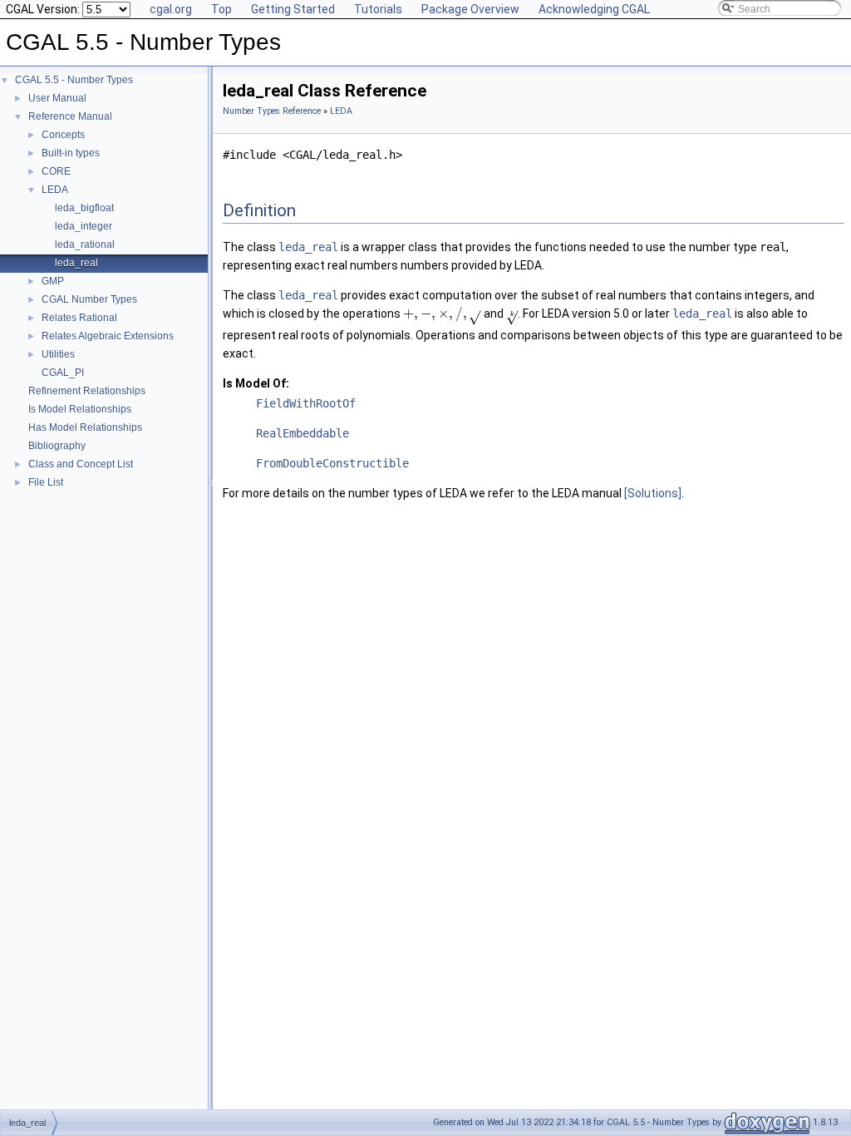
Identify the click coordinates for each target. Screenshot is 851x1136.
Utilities (58, 354)
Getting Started (293, 9)
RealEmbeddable (302, 433)
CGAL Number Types (89, 299)
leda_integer (83, 226)
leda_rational (85, 244)
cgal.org (171, 9)
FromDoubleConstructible (332, 463)
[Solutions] (652, 493)
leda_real (76, 263)
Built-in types (71, 153)
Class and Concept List (80, 464)
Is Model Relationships (79, 409)
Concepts (63, 135)
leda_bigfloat (84, 208)
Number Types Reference (272, 111)
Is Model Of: (256, 383)
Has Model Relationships (85, 427)
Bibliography (57, 446)
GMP (53, 281)
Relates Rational (79, 318)
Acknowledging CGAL (594, 9)
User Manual (57, 98)
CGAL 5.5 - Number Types (74, 80)
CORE (56, 171)
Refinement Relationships (86, 391)
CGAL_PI (63, 372)
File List (45, 482)
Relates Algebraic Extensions (108, 336)
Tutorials (378, 9)
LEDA (55, 189)
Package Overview (470, 9)
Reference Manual (70, 116)
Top (221, 9)
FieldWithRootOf (306, 403)
